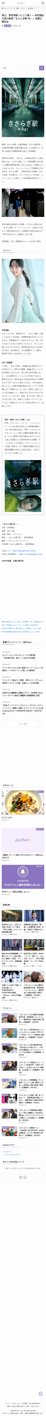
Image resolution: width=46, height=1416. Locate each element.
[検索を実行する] (41, 68)
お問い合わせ (35, 1406)
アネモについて (16, 1403)
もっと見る (23, 723)
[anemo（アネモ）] (23, 3)
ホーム (7, 1403)
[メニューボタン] (3, 3)
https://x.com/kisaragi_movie (30, 554)
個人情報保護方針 (35, 1403)
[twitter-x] (25, 1177)
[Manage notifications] (41, 1394)
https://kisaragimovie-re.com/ (24, 550)
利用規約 (25, 1403)
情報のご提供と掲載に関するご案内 (18, 1406)
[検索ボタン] (43, 3)
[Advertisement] (23, 46)
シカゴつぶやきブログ (11, 1154)
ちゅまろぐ (7, 1151)
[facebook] (20, 1177)
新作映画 (7, 26)
